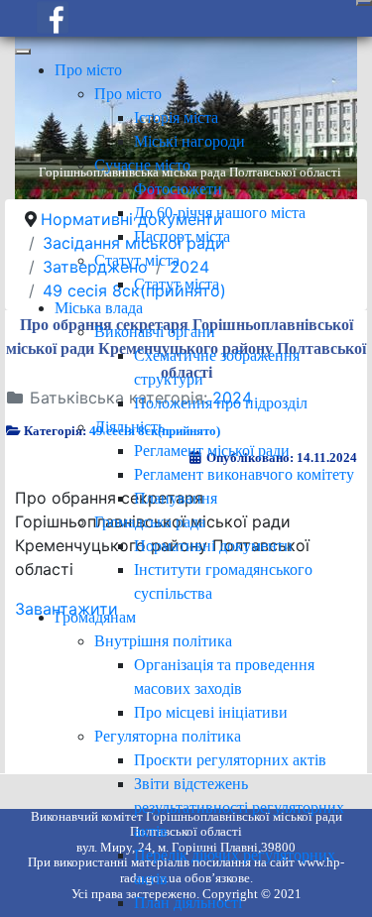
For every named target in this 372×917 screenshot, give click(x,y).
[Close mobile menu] (23, 52)
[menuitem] (88, 69)
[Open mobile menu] (364, 3)
